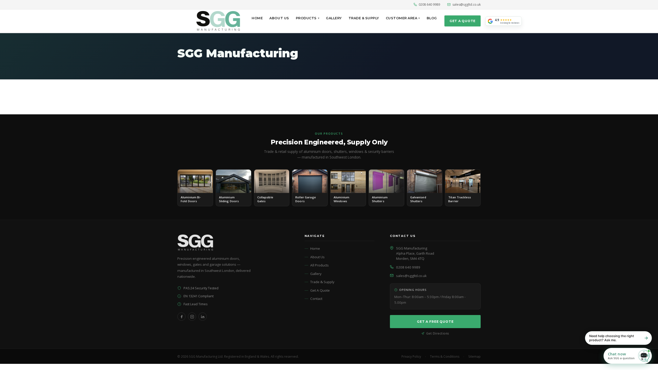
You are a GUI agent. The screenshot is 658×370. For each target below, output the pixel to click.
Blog (432, 18)
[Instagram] (192, 316)
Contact (316, 298)
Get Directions (437, 333)
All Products (319, 265)
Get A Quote (463, 21)
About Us (279, 18)
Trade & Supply (364, 18)
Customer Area (401, 18)
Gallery (334, 18)
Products (306, 18)
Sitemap (474, 356)
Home (257, 18)
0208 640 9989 (429, 4)
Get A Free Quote (435, 321)
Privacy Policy (411, 356)
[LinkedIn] (202, 316)
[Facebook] (181, 316)
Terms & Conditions (444, 356)
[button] (628, 356)
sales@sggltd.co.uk (466, 4)
